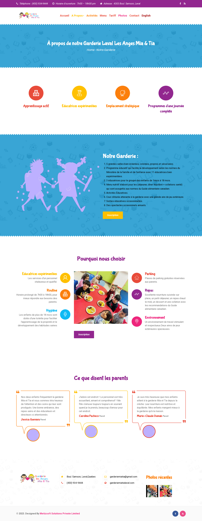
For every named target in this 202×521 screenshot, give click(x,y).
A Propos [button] (77, 15)
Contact (134, 15)
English (146, 15)
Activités (92, 15)
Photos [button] (122, 15)
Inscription (112, 215)
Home (90, 50)
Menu (103, 15)
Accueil (64, 15)
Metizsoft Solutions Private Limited (60, 513)
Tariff (112, 15)
